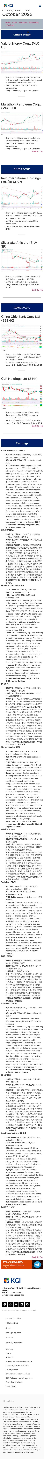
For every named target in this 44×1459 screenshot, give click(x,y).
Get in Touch (11, 1386)
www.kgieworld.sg (14, 1342)
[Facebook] (27, 1304)
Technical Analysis (14, 1382)
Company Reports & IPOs (17, 1365)
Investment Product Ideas (18, 1374)
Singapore (22, 22)
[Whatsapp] (10, 1304)
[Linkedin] (21, 1304)
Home (8, 1353)
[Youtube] (16, 1304)
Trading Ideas (12, 1370)
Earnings (10, 25)
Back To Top (37, 151)
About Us (10, 1357)
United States (11, 22)
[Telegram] (4, 1304)
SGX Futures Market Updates (19, 1378)
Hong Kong (34, 22)
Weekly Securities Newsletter (19, 1361)
